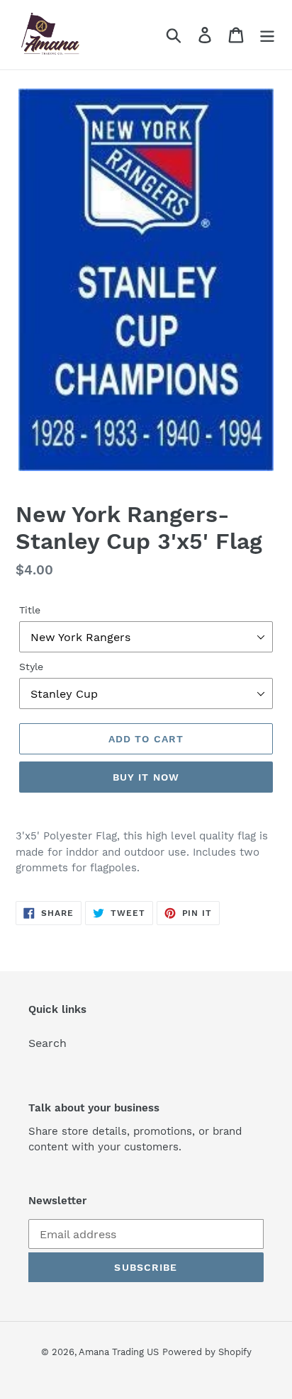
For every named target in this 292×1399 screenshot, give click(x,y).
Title (29, 610)
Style (31, 666)
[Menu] (267, 35)
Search (47, 1043)
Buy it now (146, 777)
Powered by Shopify (207, 1352)
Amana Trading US (119, 1352)
